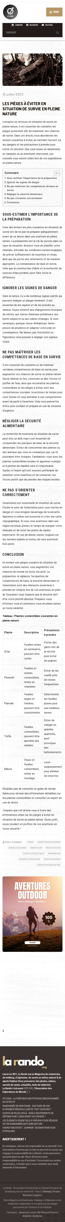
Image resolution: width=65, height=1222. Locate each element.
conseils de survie (17, 848)
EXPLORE (28, 1088)
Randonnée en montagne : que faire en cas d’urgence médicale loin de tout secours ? (27, 1107)
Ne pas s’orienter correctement (24, 198)
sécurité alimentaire (29, 859)
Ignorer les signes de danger (23, 182)
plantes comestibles (33, 853)
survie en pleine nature (48, 865)
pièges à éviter (53, 848)
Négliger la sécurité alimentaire (24, 194)
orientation (36, 848)
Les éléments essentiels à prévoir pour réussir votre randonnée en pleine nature (30, 1122)
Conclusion (13, 202)
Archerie (37, 1216)
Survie (30, 842)
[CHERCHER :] (32, 32)
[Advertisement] (32, 995)
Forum (56, 1191)
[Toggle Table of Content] (55, 173)
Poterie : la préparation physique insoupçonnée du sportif (30, 1100)
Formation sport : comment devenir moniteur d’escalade (28, 1129)
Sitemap (47, 1191)
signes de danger (52, 859)
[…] (28, 1092)
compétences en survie (48, 842)
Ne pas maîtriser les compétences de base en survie (32, 188)
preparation (54, 853)
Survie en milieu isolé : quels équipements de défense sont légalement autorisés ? (28, 1115)
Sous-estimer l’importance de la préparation (32, 178)
